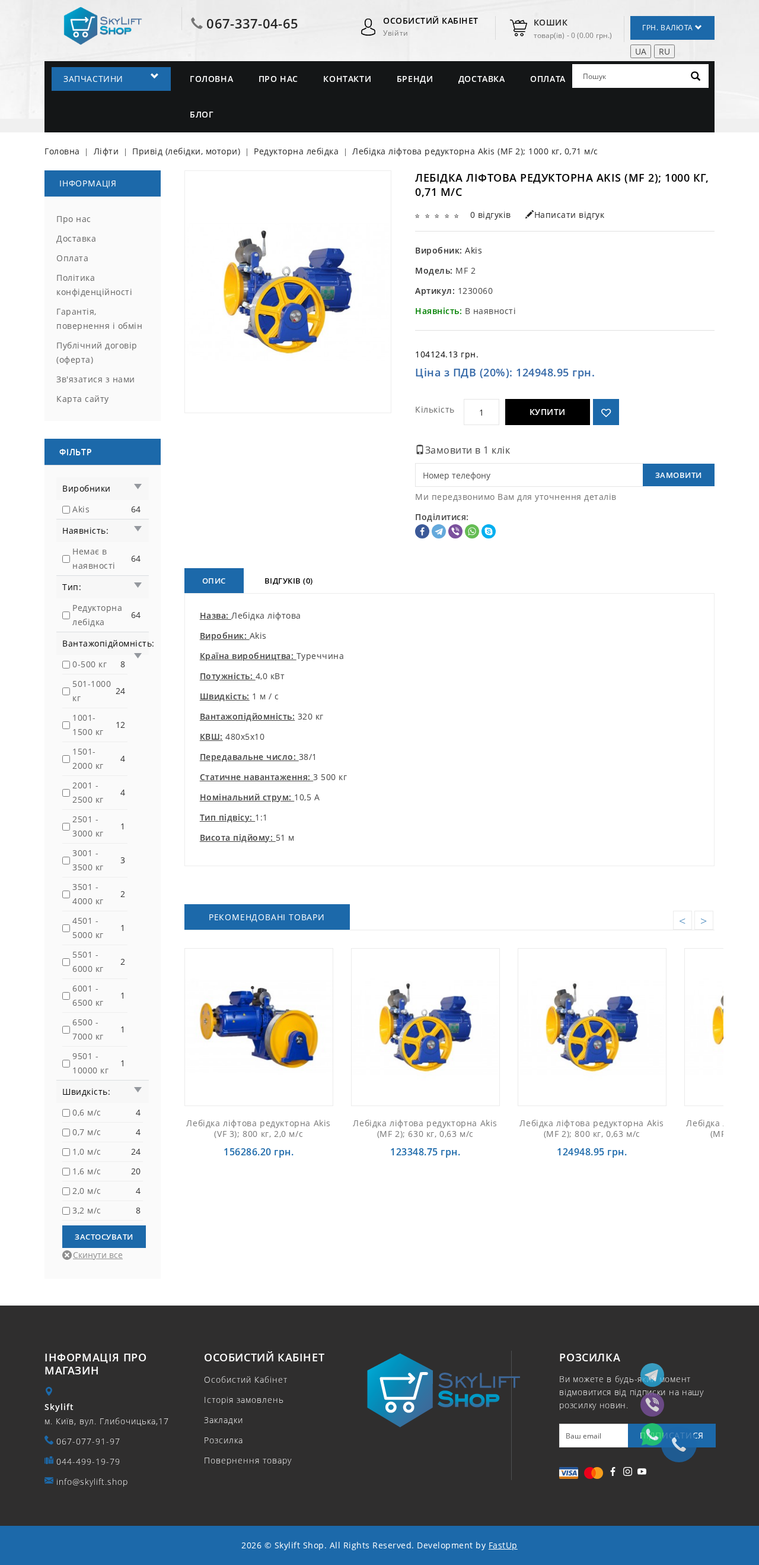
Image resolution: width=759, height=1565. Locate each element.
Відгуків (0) (288, 580)
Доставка (481, 78)
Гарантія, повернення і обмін (99, 318)
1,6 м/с (86, 1171)
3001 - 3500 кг (88, 860)
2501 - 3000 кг (88, 826)
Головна (211, 78)
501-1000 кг (91, 691)
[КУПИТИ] (286, 1026)
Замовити (678, 475)
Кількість (435, 409)
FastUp (503, 1545)
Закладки (223, 1419)
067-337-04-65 (252, 23)
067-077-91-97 (88, 1441)
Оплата (548, 78)
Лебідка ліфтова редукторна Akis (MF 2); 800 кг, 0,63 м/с (591, 1128)
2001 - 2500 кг (88, 792)
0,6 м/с (86, 1112)
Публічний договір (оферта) (97, 352)
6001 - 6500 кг (88, 995)
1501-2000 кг (88, 758)
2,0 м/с (86, 1190)
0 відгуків (490, 214)
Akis (81, 509)
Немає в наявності (94, 558)
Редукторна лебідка (97, 615)
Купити (548, 411)
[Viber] (455, 531)
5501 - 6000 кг (88, 961)
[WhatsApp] (472, 531)
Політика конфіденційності (94, 284)
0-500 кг (89, 664)
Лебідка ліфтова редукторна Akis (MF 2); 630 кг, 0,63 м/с (425, 1128)
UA (640, 51)
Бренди (415, 78)
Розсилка (223, 1440)
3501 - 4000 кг (88, 894)
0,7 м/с (86, 1132)
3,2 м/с (86, 1210)
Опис (214, 580)
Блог (201, 114)
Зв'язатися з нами (95, 379)
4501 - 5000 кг (88, 927)
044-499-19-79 (88, 1461)
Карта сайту (82, 398)
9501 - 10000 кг (90, 1063)
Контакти (347, 78)
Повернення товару (248, 1460)
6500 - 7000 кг (88, 1029)
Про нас (278, 78)
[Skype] (488, 531)
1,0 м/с (86, 1151)
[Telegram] (439, 531)
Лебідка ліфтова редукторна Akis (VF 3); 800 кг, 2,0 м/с (258, 1128)
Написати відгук (569, 214)
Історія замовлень (244, 1399)
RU (664, 51)
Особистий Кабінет (246, 1379)
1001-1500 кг (88, 724)
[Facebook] (422, 531)
